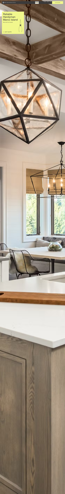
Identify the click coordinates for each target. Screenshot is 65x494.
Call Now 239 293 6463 (57, 2)
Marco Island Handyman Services (10, 2)
